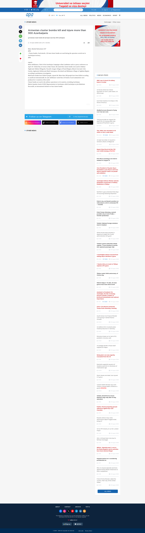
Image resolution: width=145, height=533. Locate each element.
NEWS (99, 15)
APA (29, 51)
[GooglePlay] (67, 524)
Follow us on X (84, 122)
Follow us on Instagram (34, 122)
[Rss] (38, 10)
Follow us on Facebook (68, 122)
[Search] (80, 10)
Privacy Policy (88, 530)
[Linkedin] (36, 10)
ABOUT (57, 506)
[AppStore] (78, 524)
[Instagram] (27, 10)
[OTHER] (118, 15)
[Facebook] (60, 511)
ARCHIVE (78, 506)
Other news (116, 22)
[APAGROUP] (72, 520)
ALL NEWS (84, 15)
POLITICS (92, 15)
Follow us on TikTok (50, 122)
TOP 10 (88, 506)
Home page (107, 22)
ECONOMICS (107, 15)
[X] (29, 10)
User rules (80, 530)
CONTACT (67, 506)
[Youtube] (31, 10)
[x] (68, 511)
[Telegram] (34, 10)
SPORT (115, 15)
